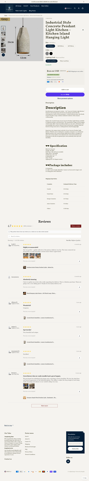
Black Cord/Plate (51, 61)
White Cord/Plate (64, 61)
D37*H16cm (71, 46)
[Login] (79, 8)
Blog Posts (32, 10)
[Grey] (47, 53)
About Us (27, 439)
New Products (34, 5)
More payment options (65, 98)
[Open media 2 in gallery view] (3, 34)
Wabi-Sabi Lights (21, 10)
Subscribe (75, 448)
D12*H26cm (50, 46)
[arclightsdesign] (9, 8)
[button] (75, 8)
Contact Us (27, 441)
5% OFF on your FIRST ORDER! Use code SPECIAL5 (44, 1)
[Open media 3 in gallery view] (3, 39)
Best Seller (45, 5)
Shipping (49, 77)
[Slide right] (84, 2)
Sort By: (68, 240)
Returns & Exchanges (30, 446)
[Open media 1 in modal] (21, 39)
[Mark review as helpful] (79, 261)
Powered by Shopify (80, 471)
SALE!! (26, 5)
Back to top (8, 425)
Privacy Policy (28, 452)
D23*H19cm (61, 46)
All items (18, 5)
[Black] (51, 53)
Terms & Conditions (30, 454)
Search (27, 436)
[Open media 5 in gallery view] (3, 50)
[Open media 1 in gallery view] (3, 28)
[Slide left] (5, 2)
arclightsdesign (72, 471)
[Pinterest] (68, 461)
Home (5, 15)
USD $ (68, 8)
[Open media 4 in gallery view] (3, 45)
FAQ (26, 449)
